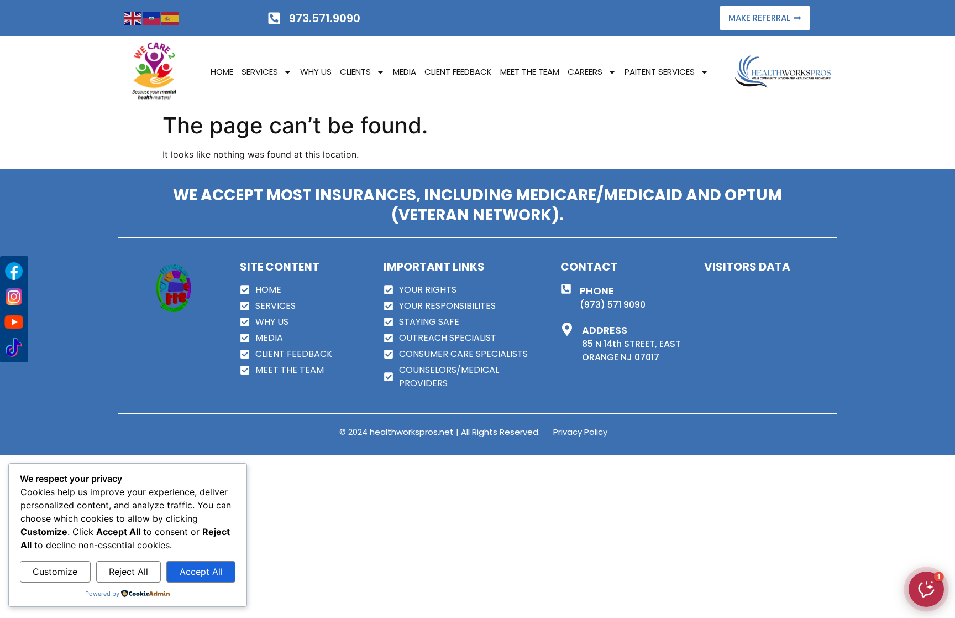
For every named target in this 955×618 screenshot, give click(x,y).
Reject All (128, 571)
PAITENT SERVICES (660, 71)
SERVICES (260, 71)
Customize (55, 571)
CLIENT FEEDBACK (458, 71)
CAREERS (585, 71)
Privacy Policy (580, 432)
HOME (222, 71)
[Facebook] (14, 271)
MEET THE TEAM (529, 71)
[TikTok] (14, 347)
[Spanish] (170, 17)
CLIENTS (355, 71)
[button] (926, 589)
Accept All (201, 571)
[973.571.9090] (274, 18)
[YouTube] (14, 322)
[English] (133, 17)
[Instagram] (14, 296)
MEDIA (404, 71)
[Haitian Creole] (152, 17)
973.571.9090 (324, 18)
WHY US (316, 71)
